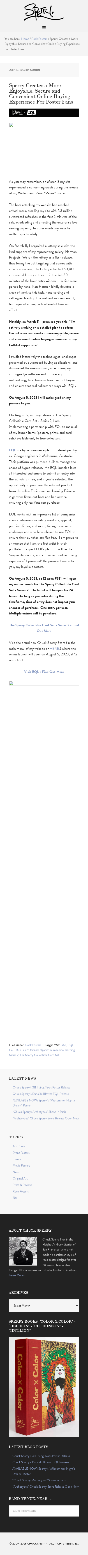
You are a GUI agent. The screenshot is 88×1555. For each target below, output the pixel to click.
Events (17, 1159)
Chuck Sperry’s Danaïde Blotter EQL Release (41, 1093)
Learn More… (17, 1275)
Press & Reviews (22, 1184)
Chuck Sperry (44, 11)
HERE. (55, 648)
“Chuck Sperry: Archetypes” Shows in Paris (39, 1111)
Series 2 (14, 1055)
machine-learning (64, 1050)
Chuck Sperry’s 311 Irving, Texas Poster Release (41, 1087)
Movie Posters (21, 1165)
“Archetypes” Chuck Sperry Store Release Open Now (46, 1118)
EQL (71, 1045)
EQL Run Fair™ (19, 1050)
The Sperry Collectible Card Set (39, 1055)
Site (15, 1197)
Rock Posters (33, 1045)
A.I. (64, 1045)
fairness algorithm (41, 1050)
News (16, 1172)
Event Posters (21, 1152)
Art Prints (19, 1146)
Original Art (20, 1178)
